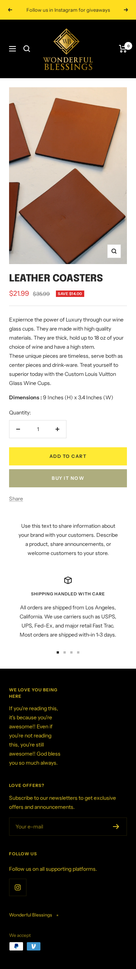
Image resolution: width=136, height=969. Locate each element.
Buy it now (68, 478)
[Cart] (123, 49)
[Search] (26, 48)
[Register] (116, 826)
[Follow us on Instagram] (17, 887)
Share (16, 498)
